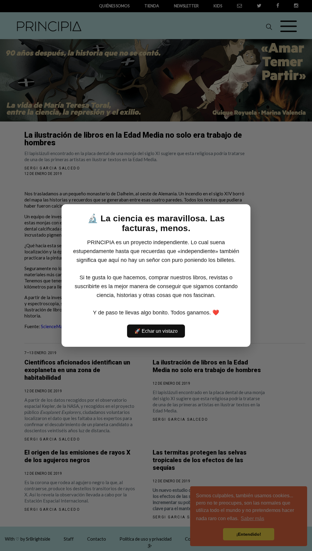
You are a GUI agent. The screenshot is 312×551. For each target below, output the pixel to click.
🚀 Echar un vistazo (156, 331)
